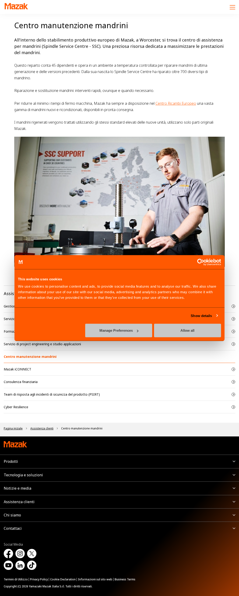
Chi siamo (12, 515)
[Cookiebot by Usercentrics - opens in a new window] (200, 261)
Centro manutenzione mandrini (30, 356)
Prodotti (11, 461)
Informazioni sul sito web (95, 579)
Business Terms (125, 579)
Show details (201, 315)
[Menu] (232, 7)
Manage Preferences (116, 330)
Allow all (187, 330)
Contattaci (13, 528)
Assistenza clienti (19, 501)
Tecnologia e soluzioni (23, 474)
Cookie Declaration (63, 579)
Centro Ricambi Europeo (175, 103)
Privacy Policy (39, 579)
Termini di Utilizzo (16, 579)
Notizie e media (17, 488)
